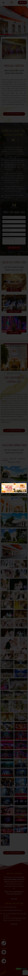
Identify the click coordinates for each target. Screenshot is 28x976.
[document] (14, 488)
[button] (23, 486)
